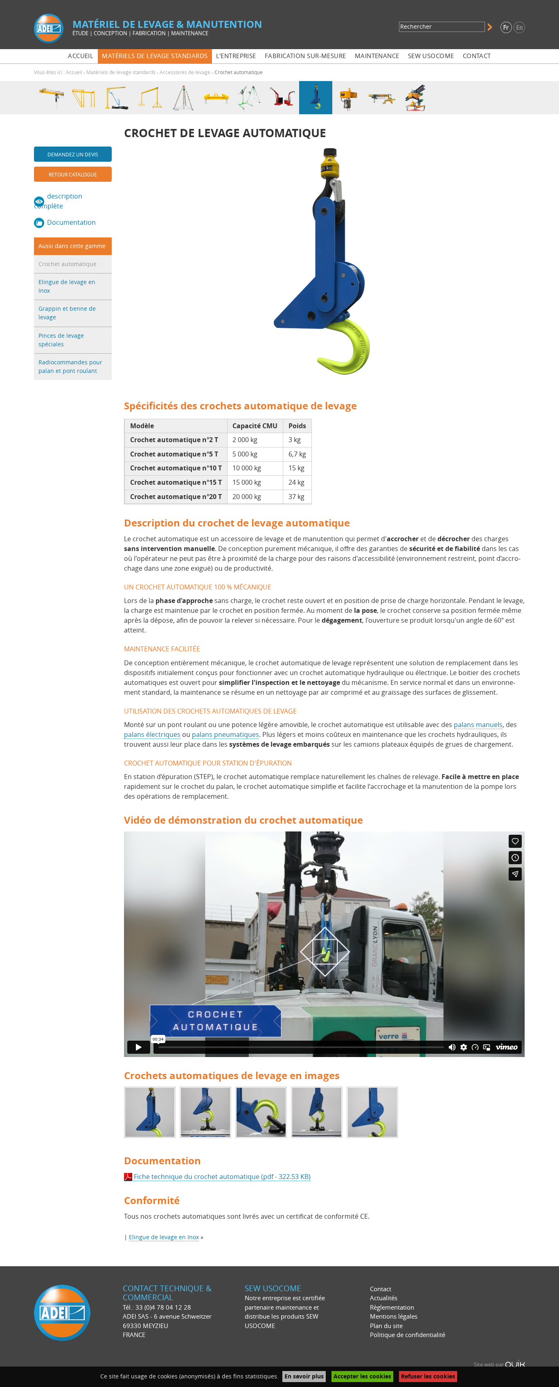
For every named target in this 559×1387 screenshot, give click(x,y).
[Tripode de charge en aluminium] (183, 97)
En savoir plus (304, 1376)
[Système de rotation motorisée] (415, 97)
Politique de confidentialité (407, 1335)
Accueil (74, 72)
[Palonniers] (216, 97)
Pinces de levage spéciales (61, 340)
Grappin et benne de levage (67, 313)
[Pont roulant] (382, 97)
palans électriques (152, 735)
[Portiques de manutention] (150, 97)
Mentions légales (393, 1316)
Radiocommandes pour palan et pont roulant (70, 367)
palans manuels (478, 725)
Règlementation (392, 1307)
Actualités (383, 1298)
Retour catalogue (73, 175)
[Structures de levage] (83, 97)
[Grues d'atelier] (282, 97)
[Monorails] (50, 97)
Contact (380, 1289)
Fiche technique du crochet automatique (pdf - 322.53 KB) (222, 1177)
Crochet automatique (67, 264)
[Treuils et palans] (348, 97)
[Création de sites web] (515, 1365)
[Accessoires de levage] (315, 97)
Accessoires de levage (185, 72)
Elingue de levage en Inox (66, 286)
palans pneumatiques (225, 735)
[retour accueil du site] (48, 27)
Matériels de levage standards (121, 72)
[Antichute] (249, 97)
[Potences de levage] (116, 97)
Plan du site (386, 1326)
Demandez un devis (72, 155)
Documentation (71, 222)
